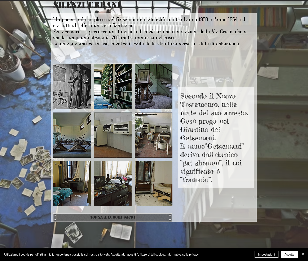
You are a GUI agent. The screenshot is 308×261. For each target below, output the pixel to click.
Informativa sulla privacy (183, 254)
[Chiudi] (302, 254)
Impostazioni (266, 254)
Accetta (289, 254)
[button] (72, 86)
